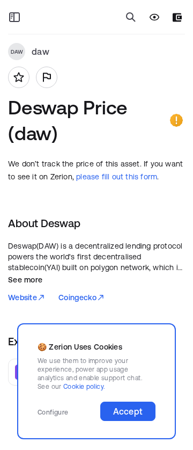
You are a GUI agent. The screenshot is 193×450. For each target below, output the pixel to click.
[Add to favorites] (18, 77)
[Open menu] (14, 17)
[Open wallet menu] (177, 17)
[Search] (131, 17)
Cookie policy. (84, 386)
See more (25, 279)
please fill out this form (116, 176)
